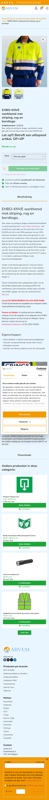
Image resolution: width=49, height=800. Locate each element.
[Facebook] (4, 659)
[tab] (24, 198)
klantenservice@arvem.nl (12, 324)
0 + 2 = (9, 791)
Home (4, 19)
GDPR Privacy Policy (35, 785)
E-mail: (8, 762)
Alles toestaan (24, 414)
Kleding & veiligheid (15, 19)
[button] (47, 8)
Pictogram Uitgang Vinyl (11, 497)
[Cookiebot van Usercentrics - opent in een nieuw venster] (36, 369)
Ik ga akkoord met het (25, 785)
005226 (5, 294)
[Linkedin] (14, 659)
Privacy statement (33, 780)
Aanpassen (23, 422)
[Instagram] (8, 659)
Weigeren (24, 429)
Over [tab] (40, 375)
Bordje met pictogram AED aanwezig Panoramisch (19, 536)
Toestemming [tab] (8, 375)
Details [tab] (24, 375)
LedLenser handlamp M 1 (11, 574)
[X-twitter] (11, 659)
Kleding (26, 19)
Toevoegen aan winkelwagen (27, 168)
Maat (7, 156)
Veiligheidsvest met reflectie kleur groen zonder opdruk (21, 613)
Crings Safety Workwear (30, 226)
